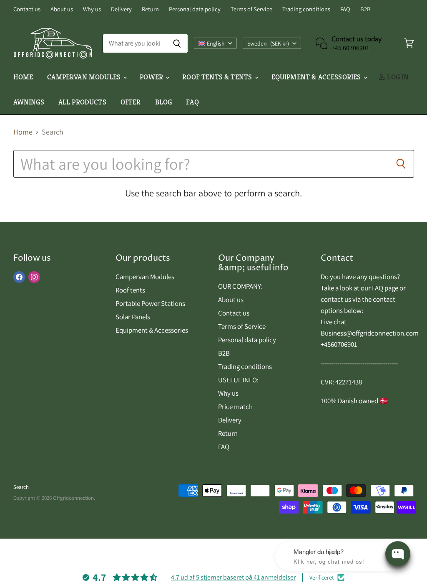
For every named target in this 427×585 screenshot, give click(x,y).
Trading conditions (306, 9)
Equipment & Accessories (317, 76)
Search (21, 487)
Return (150, 9)
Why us (92, 9)
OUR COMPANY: (240, 286)
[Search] (177, 43)
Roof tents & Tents (218, 76)
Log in (397, 76)
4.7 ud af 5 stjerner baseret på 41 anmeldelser (233, 577)
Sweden (268, 43)
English (216, 43)
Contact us (26, 9)
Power (152, 76)
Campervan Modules (145, 276)
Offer (131, 102)
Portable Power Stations (150, 303)
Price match (235, 406)
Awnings (28, 102)
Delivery (121, 9)
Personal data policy (195, 9)
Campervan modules (84, 76)
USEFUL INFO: (238, 379)
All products (82, 102)
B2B (365, 9)
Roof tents (130, 290)
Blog (163, 102)
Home (23, 76)
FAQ (345, 9)
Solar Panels (133, 316)
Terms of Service (251, 9)
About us (61, 9)
